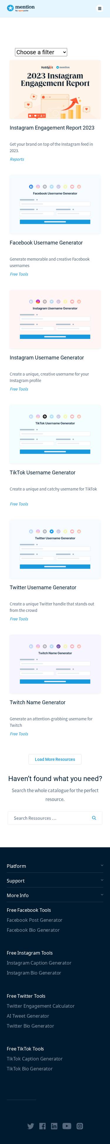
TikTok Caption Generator (35, 1058)
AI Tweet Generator (28, 1016)
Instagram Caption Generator (39, 963)
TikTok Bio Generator (30, 1068)
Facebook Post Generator (34, 920)
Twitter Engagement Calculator (41, 1006)
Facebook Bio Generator (33, 930)
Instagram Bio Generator (34, 973)
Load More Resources (55, 759)
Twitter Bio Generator (30, 1026)
